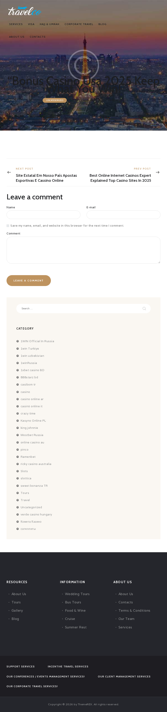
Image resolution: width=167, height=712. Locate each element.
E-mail (91, 207)
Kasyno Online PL (33, 420)
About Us (19, 594)
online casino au (32, 442)
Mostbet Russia (32, 435)
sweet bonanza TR (34, 486)
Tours (25, 493)
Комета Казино (31, 521)
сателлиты (28, 529)
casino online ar (32, 399)
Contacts (126, 602)
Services (125, 627)
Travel (25, 500)
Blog (15, 619)
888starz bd (29, 377)
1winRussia (29, 363)
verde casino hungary (36, 514)
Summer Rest (76, 627)
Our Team (127, 619)
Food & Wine (75, 610)
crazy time (28, 413)
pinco (25, 449)
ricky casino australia (36, 464)
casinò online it (32, 406)
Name (11, 207)
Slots (24, 471)
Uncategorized (54, 100)
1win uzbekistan (32, 356)
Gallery (17, 610)
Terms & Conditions (134, 610)
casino (25, 392)
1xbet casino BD (33, 370)
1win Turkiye (30, 348)
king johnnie (29, 428)
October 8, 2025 (86, 100)
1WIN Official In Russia (37, 341)
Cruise (70, 619)
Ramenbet (28, 457)
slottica (26, 478)
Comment (13, 233)
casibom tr (28, 384)
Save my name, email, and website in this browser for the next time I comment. (67, 225)
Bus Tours (73, 602)
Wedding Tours (77, 594)
